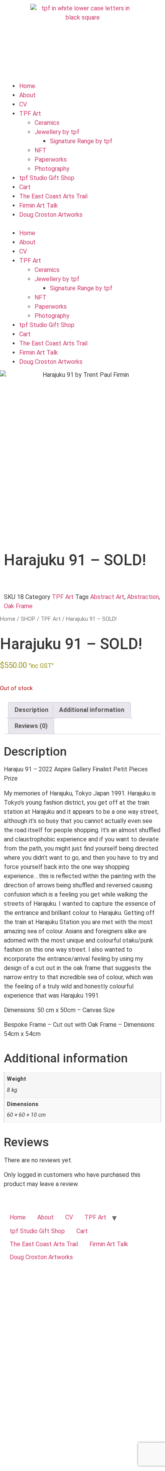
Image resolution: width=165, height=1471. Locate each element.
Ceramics (47, 122)
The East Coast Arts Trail (53, 196)
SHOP (28, 618)
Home (27, 86)
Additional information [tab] (91, 709)
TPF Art (30, 113)
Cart (25, 187)
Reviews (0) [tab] (31, 726)
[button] (82, 224)
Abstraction (143, 597)
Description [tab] (31, 709)
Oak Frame (18, 606)
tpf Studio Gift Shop (46, 178)
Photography (52, 168)
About (27, 95)
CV (23, 104)
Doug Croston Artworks (50, 214)
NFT (40, 150)
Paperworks (51, 159)
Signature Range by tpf (81, 141)
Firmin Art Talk (38, 205)
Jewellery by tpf (57, 132)
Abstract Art (107, 597)
